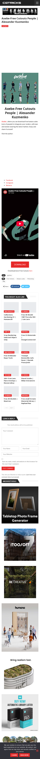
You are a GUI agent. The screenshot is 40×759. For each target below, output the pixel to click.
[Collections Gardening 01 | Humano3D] (11, 307)
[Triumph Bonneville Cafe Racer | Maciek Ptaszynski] (28, 348)
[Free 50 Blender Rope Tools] (11, 348)
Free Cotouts (10, 279)
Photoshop (30, 279)
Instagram (9, 183)
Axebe (4, 121)
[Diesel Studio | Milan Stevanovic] (28, 371)
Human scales (21, 279)
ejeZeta (9, 275)
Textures (7, 375)
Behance (9, 185)
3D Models (25, 311)
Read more (24, 755)
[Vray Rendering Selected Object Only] (11, 328)
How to (7, 332)
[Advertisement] (20, 50)
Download (20, 264)
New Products (9, 311)
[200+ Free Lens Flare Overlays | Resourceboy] (11, 371)
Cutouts (5, 26)
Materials (25, 332)
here (30, 271)
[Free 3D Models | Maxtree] (11, 391)
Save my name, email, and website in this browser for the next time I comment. (20, 463)
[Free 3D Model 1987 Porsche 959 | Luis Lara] (28, 307)
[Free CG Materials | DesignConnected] (28, 328)
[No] (37, 751)
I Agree (14, 755)
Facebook (9, 180)
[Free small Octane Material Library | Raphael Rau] (28, 391)
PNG (4, 281)
